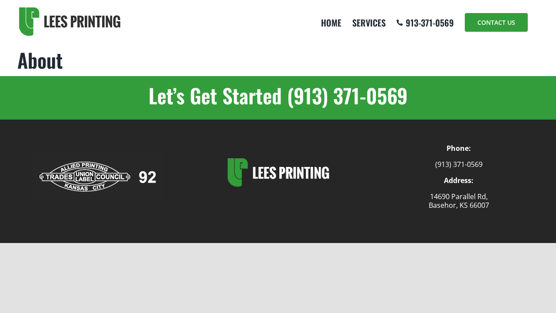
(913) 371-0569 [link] (459, 164)
